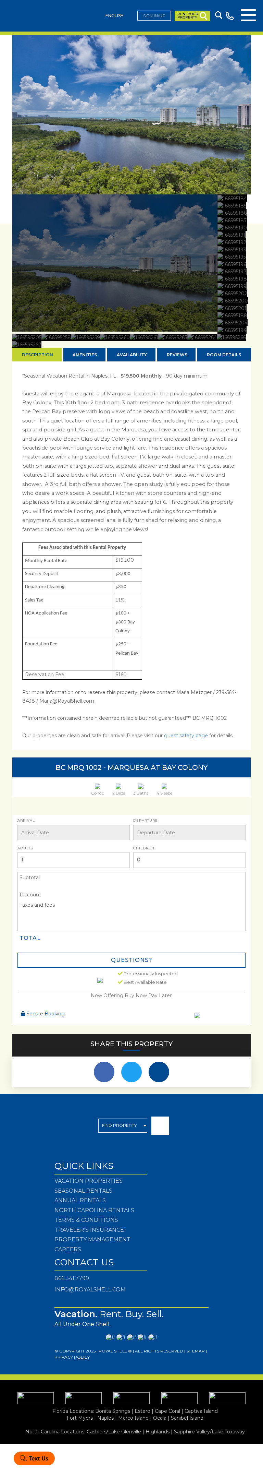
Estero (142, 1411)
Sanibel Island (187, 1418)
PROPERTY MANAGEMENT (92, 1239)
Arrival (26, 820)
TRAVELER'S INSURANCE (89, 1230)
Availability (132, 354)
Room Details (224, 354)
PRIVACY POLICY (72, 1357)
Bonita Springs (112, 1411)
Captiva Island (201, 1411)
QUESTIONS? (131, 960)
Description (37, 354)
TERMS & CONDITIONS (86, 1220)
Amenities (85, 354)
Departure (145, 820)
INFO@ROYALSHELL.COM (90, 1289)
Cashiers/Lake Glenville (114, 1432)
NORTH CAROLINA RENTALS (94, 1210)
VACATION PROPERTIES (88, 1181)
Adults (25, 848)
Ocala (159, 1418)
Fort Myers (80, 1418)
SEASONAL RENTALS (83, 1191)
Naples (105, 1418)
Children (143, 848)
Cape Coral (167, 1411)
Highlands (158, 1432)
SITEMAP (195, 1350)
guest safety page (186, 735)
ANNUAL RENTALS (80, 1200)
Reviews (177, 354)
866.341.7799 (71, 1278)
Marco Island (133, 1418)
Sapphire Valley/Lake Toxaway (209, 1432)
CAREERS (67, 1249)
